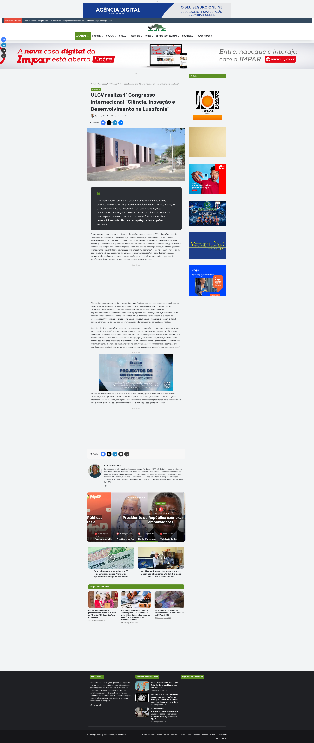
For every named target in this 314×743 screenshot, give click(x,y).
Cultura (110, 36)
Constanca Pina (100, 116)
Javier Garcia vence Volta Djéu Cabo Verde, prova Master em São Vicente (164, 685)
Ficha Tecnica (186, 735)
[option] (104, 535)
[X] (94, 705)
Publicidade (175, 735)
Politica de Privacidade (218, 735)
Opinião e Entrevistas (166, 36)
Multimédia (187, 36)
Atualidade (102, 84)
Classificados (204, 36)
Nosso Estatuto (163, 735)
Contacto (151, 735)
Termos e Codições (200, 735)
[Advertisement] (136, 283)
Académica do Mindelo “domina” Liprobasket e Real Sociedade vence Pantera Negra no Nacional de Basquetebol (64, 21)
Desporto (135, 36)
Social (122, 36)
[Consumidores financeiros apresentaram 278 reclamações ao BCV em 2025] (169, 599)
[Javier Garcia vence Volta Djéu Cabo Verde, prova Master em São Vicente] (142, 686)
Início (94, 84)
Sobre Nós (143, 735)
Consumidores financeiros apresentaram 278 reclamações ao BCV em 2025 (169, 612)
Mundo (148, 36)
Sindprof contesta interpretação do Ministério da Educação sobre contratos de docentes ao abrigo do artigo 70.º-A (164, 714)
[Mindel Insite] (157, 27)
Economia (96, 36)
